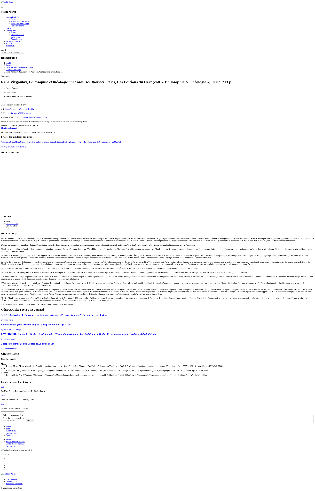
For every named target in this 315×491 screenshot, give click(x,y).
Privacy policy (11, 479)
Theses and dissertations (20, 21)
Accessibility (11, 431)
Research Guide (12, 433)
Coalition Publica (17, 35)
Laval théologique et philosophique (19, 67)
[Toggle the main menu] (2, 7)
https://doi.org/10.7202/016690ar (18, 113)
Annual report (16, 39)
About (13, 30)
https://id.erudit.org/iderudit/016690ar (19, 109)
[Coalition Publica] (8, 474)
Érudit (13, 32)
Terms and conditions (14, 484)
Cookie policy (11, 481)
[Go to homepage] (7, 2)
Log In (8, 28)
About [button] (8, 30)
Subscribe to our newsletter (13, 418)
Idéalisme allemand (13, 70)
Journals (14, 19)
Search (3, 50)
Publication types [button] (12, 17)
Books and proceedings (20, 24)
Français (9, 43)
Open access (16, 37)
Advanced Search (13, 41)
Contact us (10, 435)
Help (8, 428)
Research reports (17, 26)
